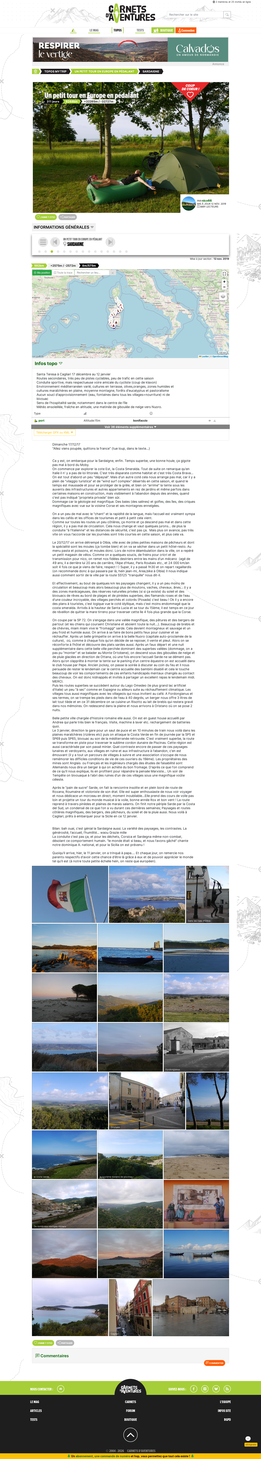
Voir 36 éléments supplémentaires (129, 427)
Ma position (43, 272)
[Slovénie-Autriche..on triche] (83, 251)
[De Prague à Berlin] (89, 251)
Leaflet (205, 356)
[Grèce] (64, 251)
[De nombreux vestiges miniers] (64, 1204)
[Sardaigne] (52, 251)
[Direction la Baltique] (95, 251)
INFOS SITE (224, 1411)
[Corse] (45, 251)
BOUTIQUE (166, 30)
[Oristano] (147, 1101)
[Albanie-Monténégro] (70, 251)
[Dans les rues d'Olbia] (207, 894)
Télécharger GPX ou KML (53, 432)
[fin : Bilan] (126, 251)
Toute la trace (64, 272)
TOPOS (118, 30)
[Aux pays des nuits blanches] (101, 251)
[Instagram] (203, 1391)
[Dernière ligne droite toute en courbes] (114, 251)
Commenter (216, 1363)
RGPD (227, 1420)
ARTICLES (36, 1411)
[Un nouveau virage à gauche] (108, 251)
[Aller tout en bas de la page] (248, 1438)
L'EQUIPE (225, 1402)
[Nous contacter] (59, 1391)
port (41, 420)
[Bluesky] (214, 1391)
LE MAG (94, 30)
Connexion (188, 30)
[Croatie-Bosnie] (76, 251)
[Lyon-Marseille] (39, 251)
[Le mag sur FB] (192, 1391)
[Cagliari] (130, 1307)
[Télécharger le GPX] (215, 421)
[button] (118, 310)
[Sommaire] (43, 242)
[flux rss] (225, 1391)
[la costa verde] (64, 1154)
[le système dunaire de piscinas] (130, 1154)
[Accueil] (73, 30)
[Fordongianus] (196, 1047)
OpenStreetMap (220, 356)
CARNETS (130, 1402)
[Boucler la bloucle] (120, 251)
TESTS (140, 30)
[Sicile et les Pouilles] (110, 242)
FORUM (130, 1411)
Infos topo (46, 363)
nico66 (207, 200)
